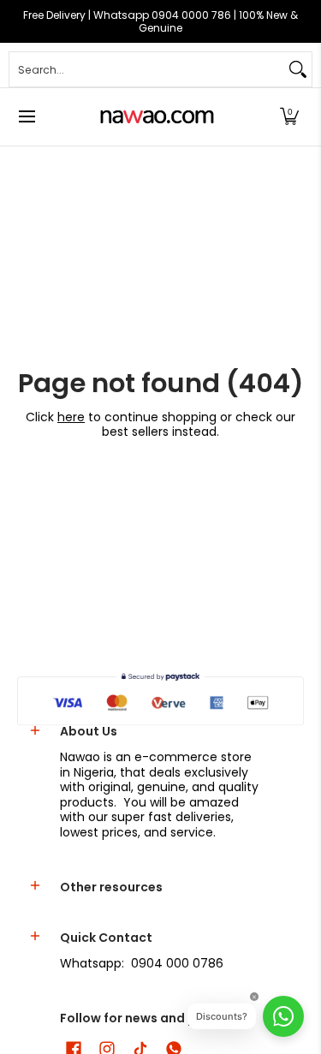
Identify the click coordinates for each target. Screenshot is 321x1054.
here (71, 417)
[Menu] (26, 117)
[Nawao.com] (155, 117)
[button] (289, 117)
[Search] (298, 69)
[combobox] (146, 69)
